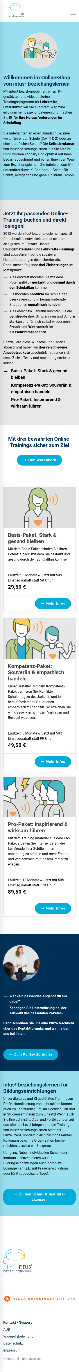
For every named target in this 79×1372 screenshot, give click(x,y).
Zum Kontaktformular (32, 1054)
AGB (6, 1329)
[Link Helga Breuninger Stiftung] (39, 1298)
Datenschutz (13, 1343)
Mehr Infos (55, 603)
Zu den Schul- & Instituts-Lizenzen (41, 1197)
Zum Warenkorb (41, 460)
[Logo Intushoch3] (17, 1260)
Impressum (12, 1350)
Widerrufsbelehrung (18, 1336)
